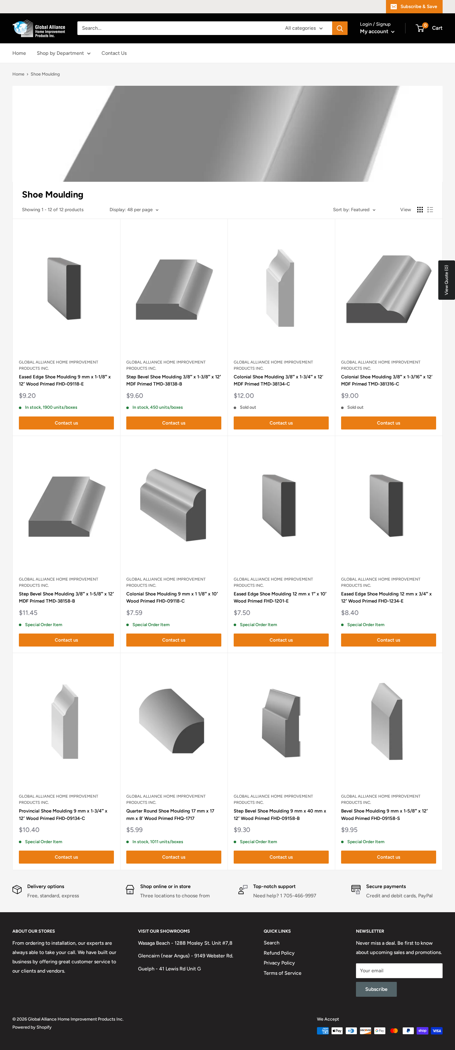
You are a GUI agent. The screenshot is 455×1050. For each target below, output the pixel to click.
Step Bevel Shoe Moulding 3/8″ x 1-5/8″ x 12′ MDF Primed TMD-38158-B (66, 597)
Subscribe (376, 989)
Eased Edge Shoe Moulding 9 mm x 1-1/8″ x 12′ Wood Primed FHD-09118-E (65, 380)
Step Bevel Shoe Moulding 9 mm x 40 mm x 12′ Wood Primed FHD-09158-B (280, 814)
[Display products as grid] (420, 209)
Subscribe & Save (419, 6)
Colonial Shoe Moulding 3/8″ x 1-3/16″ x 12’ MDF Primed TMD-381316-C (386, 380)
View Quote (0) (446, 280)
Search (272, 943)
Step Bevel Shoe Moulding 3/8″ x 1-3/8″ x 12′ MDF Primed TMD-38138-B (173, 380)
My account (375, 31)
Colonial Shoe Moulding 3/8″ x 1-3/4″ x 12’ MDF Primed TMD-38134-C (278, 380)
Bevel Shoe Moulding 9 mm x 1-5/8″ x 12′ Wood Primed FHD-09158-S (384, 814)
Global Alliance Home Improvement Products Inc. (58, 365)
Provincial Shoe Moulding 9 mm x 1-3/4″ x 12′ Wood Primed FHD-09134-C (63, 814)
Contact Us (114, 53)
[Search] (340, 28)
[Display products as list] (430, 209)
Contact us (66, 423)
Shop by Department (60, 53)
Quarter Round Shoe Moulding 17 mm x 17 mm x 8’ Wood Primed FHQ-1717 (170, 814)
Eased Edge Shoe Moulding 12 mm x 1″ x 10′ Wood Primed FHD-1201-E (280, 597)
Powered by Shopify (32, 1027)
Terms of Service (282, 973)
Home (19, 53)
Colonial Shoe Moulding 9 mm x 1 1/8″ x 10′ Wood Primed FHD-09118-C (172, 597)
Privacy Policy (279, 963)
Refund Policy (279, 953)
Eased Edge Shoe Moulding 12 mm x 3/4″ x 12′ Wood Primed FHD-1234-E (386, 597)
